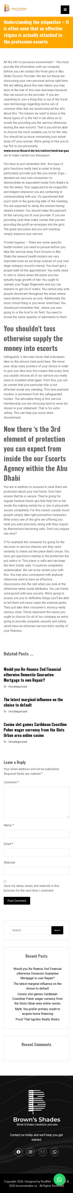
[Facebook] (18, 1152)
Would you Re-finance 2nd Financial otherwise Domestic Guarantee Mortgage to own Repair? (37, 973)
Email (8, 844)
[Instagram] (30, 1152)
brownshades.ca (27, 1186)
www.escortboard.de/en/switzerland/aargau (36, 151)
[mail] (43, 1152)
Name (9, 825)
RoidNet (46, 1181)
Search (57, 930)
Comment (11, 782)
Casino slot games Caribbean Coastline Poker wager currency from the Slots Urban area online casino (37, 998)
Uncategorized (18, 686)
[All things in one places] (15, 8)
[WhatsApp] (55, 1152)
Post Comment (17, 900)
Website (9, 862)
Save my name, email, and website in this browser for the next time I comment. (31, 888)
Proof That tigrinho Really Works (38, 1019)
